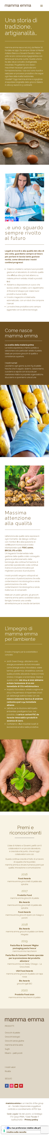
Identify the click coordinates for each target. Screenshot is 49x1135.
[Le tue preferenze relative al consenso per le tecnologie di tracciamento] (4, 1131)
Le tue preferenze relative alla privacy (26, 1128)
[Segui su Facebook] (7, 1086)
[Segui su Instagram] (11, 1086)
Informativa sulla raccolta (14, 1132)
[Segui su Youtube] (16, 1086)
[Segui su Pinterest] (21, 1086)
